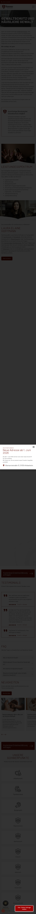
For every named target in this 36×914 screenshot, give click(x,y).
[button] (3, 911)
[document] (18, 457)
